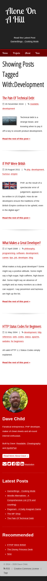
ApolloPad (11, 448)
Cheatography (33, 443)
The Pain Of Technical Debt (18, 97)
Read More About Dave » (16, 456)
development (8, 108)
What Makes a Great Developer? (21, 242)
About (27, 53)
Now (37, 53)
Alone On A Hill (21, 15)
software (20, 253)
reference (7, 337)
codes (21, 337)
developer (23, 257)
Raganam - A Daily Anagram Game (24, 509)
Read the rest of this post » (16, 139)
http (39, 332)
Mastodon (29, 464)
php (28, 169)
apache (35, 337)
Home (5, 53)
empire (14, 174)
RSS (8, 568)
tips (11, 257)
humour (6, 174)
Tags (6, 573)
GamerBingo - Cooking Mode (24, 41)
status (28, 337)
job (15, 257)
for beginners (17, 341)
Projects (16, 53)
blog (31, 257)
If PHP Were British (13, 163)
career (5, 257)
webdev (6, 341)
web (15, 337)
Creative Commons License (26, 568)
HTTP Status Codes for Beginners (21, 326)
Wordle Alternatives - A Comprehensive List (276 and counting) (21, 500)
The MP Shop (13, 514)
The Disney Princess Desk (20, 549)
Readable (21, 443)
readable (34, 104)
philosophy (29, 248)
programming (8, 253)
